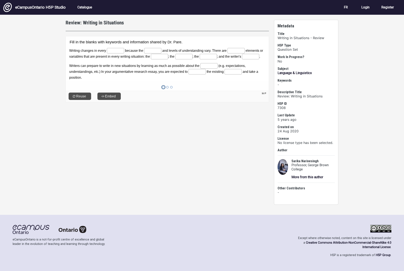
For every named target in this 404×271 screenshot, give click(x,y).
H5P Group (383, 255)
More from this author (307, 177)
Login (365, 7)
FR (346, 7)
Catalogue (84, 7)
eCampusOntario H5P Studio (40, 7)
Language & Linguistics (295, 73)
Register (387, 7)
